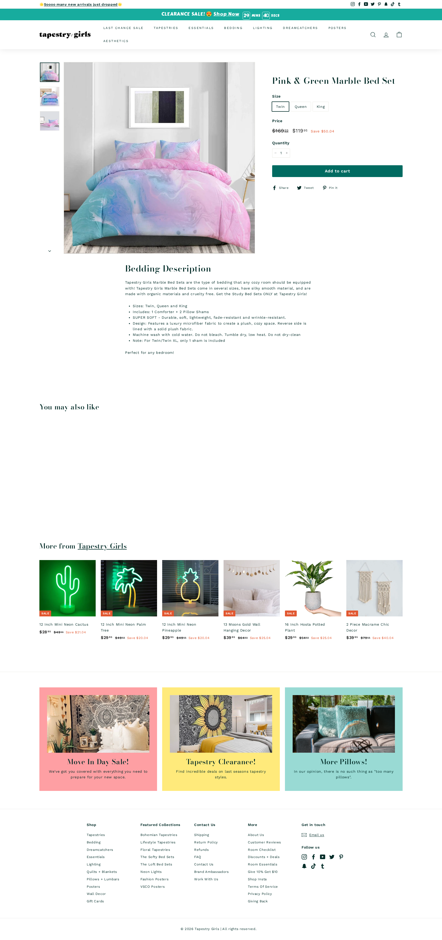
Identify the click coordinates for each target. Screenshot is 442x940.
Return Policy (206, 842)
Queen (301, 106)
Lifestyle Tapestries (158, 842)
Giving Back (258, 901)
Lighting (263, 28)
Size (276, 96)
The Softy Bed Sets (157, 857)
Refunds (201, 850)
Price (277, 121)
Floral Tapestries (155, 850)
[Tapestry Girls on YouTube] (322, 857)
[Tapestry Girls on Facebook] (313, 857)
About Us (256, 835)
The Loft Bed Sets (156, 864)
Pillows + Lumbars (103, 879)
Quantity (281, 143)
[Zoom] (159, 157)
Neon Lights (151, 872)
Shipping (201, 835)
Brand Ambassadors (211, 872)
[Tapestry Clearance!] (221, 724)
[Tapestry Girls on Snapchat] (304, 866)
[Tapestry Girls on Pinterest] (341, 857)
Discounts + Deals (264, 857)
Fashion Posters (154, 879)
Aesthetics (116, 41)
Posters (337, 28)
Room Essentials (263, 864)
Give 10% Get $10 (263, 872)
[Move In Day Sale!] (98, 724)
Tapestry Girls (102, 546)
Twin (280, 106)
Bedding (233, 28)
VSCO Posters (152, 887)
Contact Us (204, 864)
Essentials (201, 28)
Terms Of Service (263, 887)
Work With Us (206, 879)
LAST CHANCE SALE (123, 28)
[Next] (49, 249)
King (321, 106)
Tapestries (166, 28)
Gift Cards (95, 901)
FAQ (197, 857)
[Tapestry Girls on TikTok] (313, 866)
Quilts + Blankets (102, 872)
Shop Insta (257, 879)
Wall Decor (96, 894)
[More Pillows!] (344, 724)
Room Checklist (262, 850)
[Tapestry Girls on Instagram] (304, 857)
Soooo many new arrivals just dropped (81, 4)
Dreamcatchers (300, 28)
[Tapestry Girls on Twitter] (332, 857)
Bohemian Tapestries (158, 835)
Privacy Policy (260, 894)
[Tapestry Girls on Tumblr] (322, 866)
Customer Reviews (264, 842)
